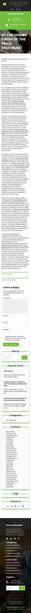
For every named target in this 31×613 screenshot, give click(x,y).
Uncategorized (11, 420)
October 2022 (11, 434)
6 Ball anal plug (20, 129)
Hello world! (8, 371)
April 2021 (9, 468)
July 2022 (9, 439)
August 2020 (10, 483)
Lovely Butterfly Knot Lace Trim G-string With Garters (14, 201)
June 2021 (9, 464)
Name (6, 316)
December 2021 (11, 453)
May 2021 (9, 466)
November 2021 (11, 454)
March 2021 (10, 470)
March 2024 (10, 432)
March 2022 (10, 447)
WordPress (20, 609)
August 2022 (10, 437)
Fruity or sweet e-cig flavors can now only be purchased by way (15, 384)
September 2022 (12, 435)
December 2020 (11, 475)
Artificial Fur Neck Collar (10, 246)
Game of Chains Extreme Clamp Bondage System (13, 102)
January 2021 (10, 474)
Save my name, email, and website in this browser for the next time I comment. (15, 338)
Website (6, 329)
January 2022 (11, 451)
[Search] (24, 358)
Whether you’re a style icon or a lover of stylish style (15, 273)
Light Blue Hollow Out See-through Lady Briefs (15, 132)
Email (5, 323)
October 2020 (11, 479)
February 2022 (11, 449)
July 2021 (9, 462)
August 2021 (10, 460)
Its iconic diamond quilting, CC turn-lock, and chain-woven (15, 399)
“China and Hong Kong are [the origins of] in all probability (15, 279)
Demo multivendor (15, 14)
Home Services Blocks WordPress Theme (15, 602)
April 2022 (9, 445)
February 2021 (11, 472)
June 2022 (9, 441)
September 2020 (12, 481)
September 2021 (11, 458)
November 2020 (11, 477)
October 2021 (10, 456)
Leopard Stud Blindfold (21, 209)
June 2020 (9, 487)
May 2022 (9, 443)
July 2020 (9, 485)
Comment (7, 298)
